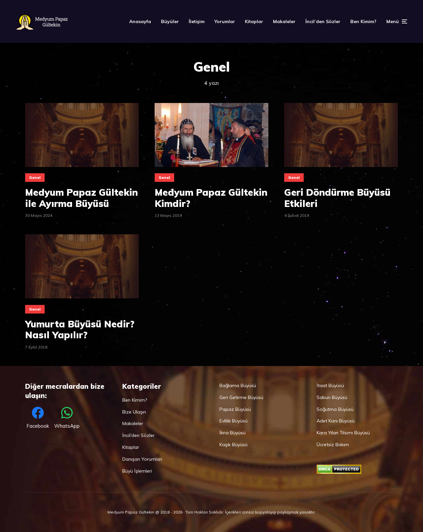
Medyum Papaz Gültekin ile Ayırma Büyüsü (81, 198)
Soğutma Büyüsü (335, 409)
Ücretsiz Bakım (333, 445)
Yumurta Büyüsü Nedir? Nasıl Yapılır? (80, 329)
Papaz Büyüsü (235, 409)
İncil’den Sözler (322, 21)
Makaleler (284, 21)
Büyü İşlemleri (137, 471)
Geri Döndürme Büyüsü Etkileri (337, 198)
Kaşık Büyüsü (233, 445)
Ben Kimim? (363, 21)
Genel (35, 177)
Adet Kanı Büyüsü (336, 421)
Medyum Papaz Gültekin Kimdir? (211, 198)
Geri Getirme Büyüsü (241, 397)
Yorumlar (224, 21)
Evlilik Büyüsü (233, 421)
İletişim (197, 21)
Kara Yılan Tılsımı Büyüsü (343, 433)
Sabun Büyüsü (332, 397)
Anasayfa (140, 21)
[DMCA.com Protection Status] (339, 472)
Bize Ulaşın (134, 412)
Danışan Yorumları (142, 459)
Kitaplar (254, 21)
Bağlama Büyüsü (237, 385)
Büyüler (170, 21)
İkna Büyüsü (232, 433)
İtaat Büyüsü (330, 385)
